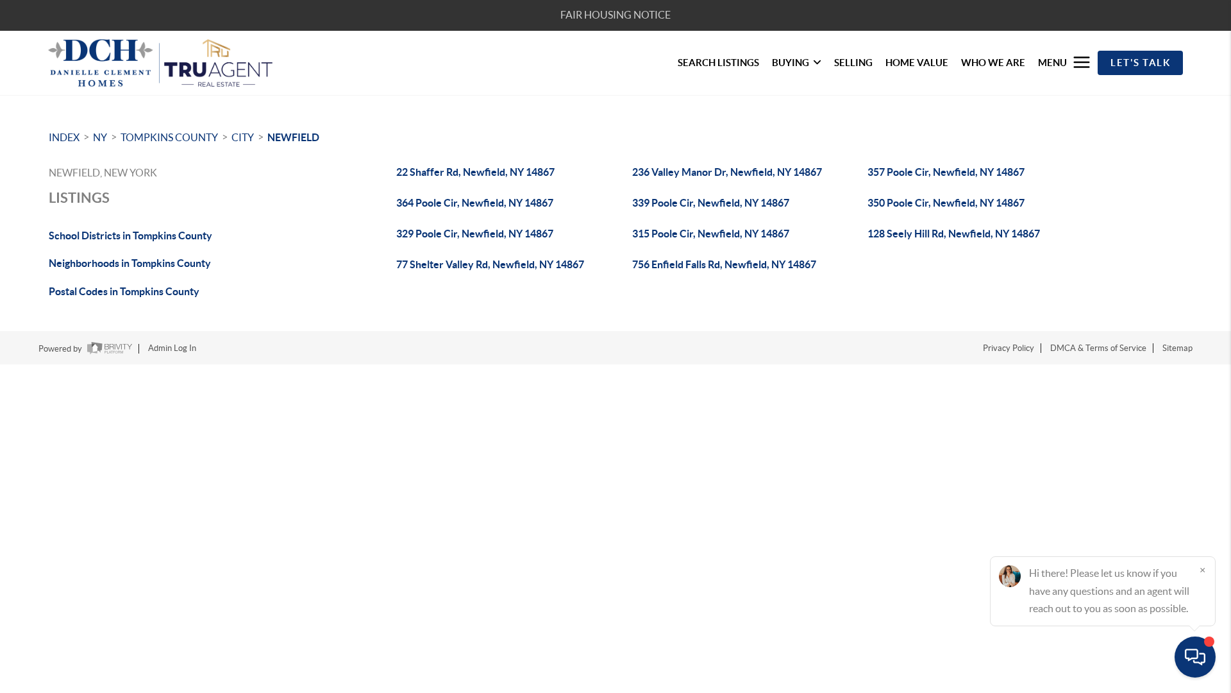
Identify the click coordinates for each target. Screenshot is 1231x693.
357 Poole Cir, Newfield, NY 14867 (946, 172)
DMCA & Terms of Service (1098, 348)
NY (100, 137)
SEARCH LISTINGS (718, 62)
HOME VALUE (916, 62)
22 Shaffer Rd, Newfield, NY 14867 (475, 172)
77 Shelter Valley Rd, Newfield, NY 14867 (490, 264)
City (242, 137)
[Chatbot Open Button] (1195, 657)
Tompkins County (169, 137)
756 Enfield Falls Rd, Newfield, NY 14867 (724, 264)
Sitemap (1177, 348)
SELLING (853, 62)
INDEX (64, 137)
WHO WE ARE (993, 62)
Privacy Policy (1008, 348)
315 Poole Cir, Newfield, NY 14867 (710, 233)
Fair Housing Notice (615, 15)
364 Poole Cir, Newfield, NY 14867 (474, 203)
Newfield (293, 137)
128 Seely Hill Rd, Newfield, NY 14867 (953, 233)
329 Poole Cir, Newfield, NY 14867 (474, 233)
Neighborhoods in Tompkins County (130, 263)
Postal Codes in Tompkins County (124, 291)
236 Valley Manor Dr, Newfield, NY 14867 (727, 172)
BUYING (790, 62)
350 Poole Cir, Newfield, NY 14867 (946, 203)
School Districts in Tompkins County (130, 235)
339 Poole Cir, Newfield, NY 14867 (710, 203)
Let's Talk (1140, 62)
